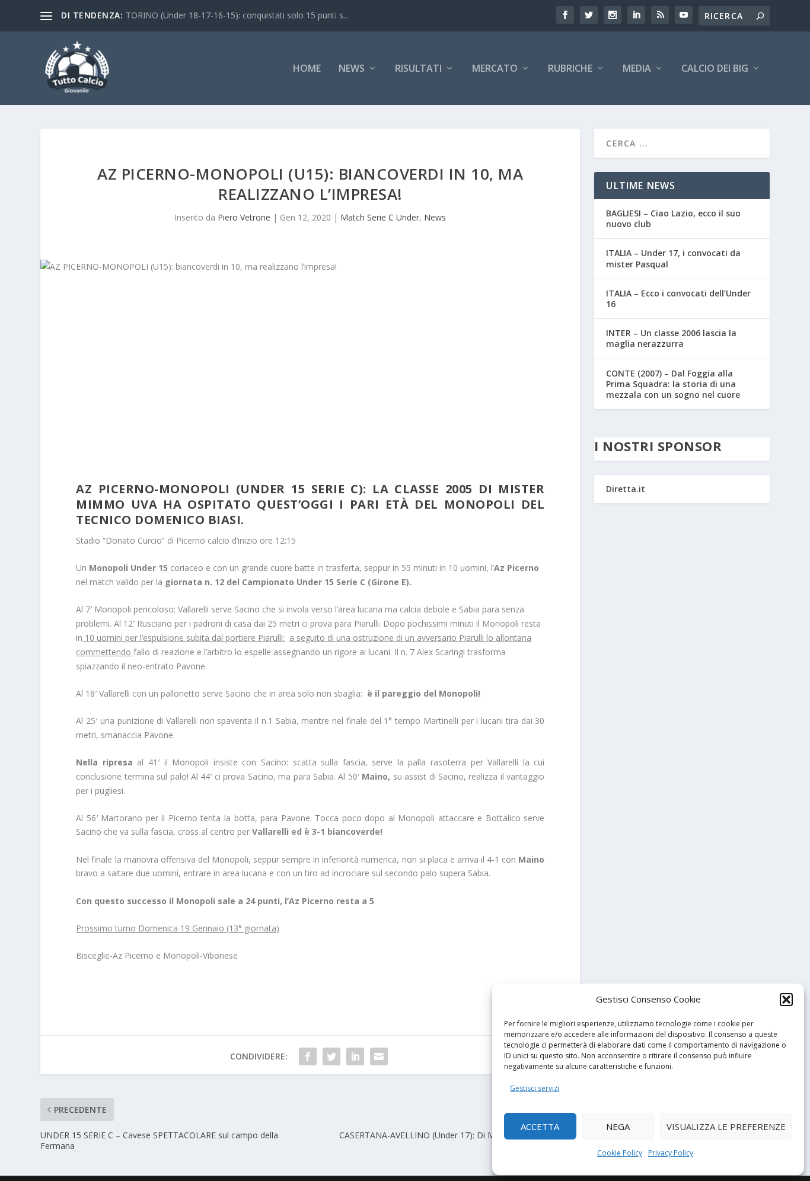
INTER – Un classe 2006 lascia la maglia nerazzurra (671, 338)
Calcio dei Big (714, 69)
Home (307, 69)
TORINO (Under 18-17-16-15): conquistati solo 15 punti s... (237, 15)
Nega (618, 1126)
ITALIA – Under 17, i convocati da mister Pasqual (673, 258)
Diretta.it (625, 488)
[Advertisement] (310, 381)
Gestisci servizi (534, 1088)
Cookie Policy (619, 1153)
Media (637, 69)
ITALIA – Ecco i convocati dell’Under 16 (678, 298)
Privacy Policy (670, 1153)
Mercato (495, 69)
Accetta (540, 1126)
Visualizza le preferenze (726, 1126)
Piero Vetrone (244, 217)
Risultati (418, 69)
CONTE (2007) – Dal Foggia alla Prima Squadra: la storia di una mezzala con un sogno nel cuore (673, 384)
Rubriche (570, 69)
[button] (786, 1000)
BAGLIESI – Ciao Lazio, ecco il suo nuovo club (673, 218)
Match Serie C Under (379, 217)
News (352, 69)
